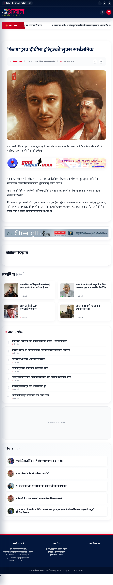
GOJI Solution (79, 570)
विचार (12, 449)
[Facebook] (100, 3)
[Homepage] (13, 12)
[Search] (102, 12)
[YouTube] (109, 3)
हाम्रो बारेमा (53, 554)
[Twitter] (104, 3)
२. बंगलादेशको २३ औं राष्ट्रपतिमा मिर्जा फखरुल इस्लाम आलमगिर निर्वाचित (76, 25)
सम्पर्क (61, 554)
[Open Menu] (108, 12)
